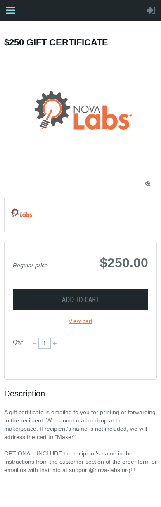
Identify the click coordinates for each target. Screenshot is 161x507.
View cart (80, 321)
